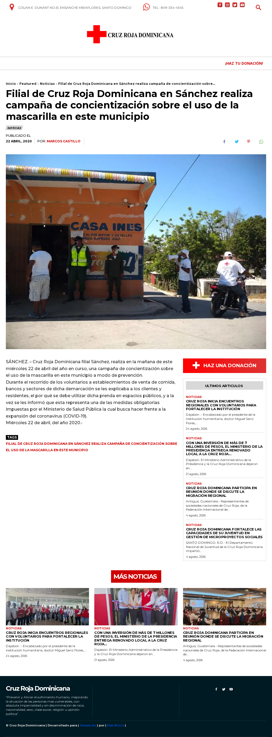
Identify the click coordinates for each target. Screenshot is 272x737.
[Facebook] (220, 4)
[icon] (11, 9)
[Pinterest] (248, 141)
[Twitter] (234, 4)
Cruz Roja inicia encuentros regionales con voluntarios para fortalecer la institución (221, 405)
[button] (258, 8)
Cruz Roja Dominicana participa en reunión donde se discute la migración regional (221, 492)
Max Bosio (115, 725)
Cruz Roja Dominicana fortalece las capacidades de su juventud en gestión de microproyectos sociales (224, 533)
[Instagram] (227, 4)
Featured (27, 84)
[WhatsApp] (261, 141)
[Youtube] (242, 4)
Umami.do (88, 725)
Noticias (47, 84)
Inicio (11, 84)
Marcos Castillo (63, 141)
